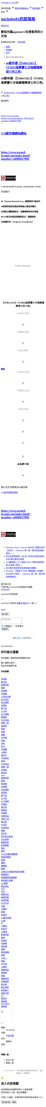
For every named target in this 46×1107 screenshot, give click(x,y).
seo (2, 996)
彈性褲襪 (5, 952)
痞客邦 (20, 603)
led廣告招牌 (6, 918)
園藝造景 (5, 842)
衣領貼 (4, 679)
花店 (3, 891)
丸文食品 (5, 720)
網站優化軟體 (7, 880)
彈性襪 (4, 946)
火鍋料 (4, 752)
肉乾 (3, 744)
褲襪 (3, 949)
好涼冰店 (5, 700)
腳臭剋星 (5, 685)
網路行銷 (5, 993)
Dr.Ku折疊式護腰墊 (9, 854)
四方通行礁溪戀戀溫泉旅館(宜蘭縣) (21, 568)
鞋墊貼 (4, 717)
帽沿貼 (4, 682)
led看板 (4, 932)
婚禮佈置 (5, 897)
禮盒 (3, 735)
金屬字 (4, 915)
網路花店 (5, 894)
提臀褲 (4, 1006)
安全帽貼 (5, 703)
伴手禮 (4, 738)
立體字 (4, 909)
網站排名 (5, 886)
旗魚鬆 (4, 726)
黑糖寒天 (5, 875)
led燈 (3, 921)
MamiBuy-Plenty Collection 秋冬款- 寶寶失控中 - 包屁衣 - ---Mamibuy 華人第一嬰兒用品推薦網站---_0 (25, 550)
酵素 (3, 831)
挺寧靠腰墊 (6, 857)
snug (3, 775)
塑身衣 (4, 998)
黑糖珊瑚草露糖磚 (9, 878)
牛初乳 (4, 825)
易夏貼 (4, 705)
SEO (3, 889)
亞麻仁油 (5, 819)
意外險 (4, 834)
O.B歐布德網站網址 (14, 133)
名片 (8, 53)
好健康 (4, 813)
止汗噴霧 (5, 714)
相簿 (8, 47)
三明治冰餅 (6, 697)
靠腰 (3, 860)
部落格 (9, 50)
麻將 (3, 955)
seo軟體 (4, 883)
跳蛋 (3, 976)
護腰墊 (4, 866)
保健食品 (5, 816)
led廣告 (4, 926)
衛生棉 (4, 984)
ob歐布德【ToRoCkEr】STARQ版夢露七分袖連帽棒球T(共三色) (24, 67)
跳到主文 (5, 26)
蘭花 (3, 851)
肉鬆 (3, 732)
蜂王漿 (4, 822)
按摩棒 (4, 973)
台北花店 (5, 903)
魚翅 (3, 761)
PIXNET (11, 1070)
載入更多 (5, 614)
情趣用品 (5, 970)
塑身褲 (4, 1001)
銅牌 (3, 912)
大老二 (4, 958)
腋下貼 (4, 708)
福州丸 (4, 755)
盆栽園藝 (5, 845)
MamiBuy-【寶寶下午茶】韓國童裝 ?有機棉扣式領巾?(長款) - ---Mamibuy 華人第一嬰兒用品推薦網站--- (25, 574)
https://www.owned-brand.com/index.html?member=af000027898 (15, 155)
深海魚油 (5, 828)
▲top (3, 609)
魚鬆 (3, 729)
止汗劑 (4, 711)
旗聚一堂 (5, 723)
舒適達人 (5, 990)
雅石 (3, 848)
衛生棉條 (5, 987)
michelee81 (5, 589)
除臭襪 (4, 691)
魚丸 (3, 746)
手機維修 (5, 982)
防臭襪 (4, 694)
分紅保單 (5, 839)
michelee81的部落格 (18, 19)
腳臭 (3, 369)
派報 (3, 906)
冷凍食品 (5, 758)
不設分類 (21, 42)
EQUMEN (5, 1004)
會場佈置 (5, 900)
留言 (25, 603)
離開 (14, 1102)
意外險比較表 (7, 837)
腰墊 (3, 863)
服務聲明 (26, 1073)
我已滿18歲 (6, 1102)
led (2, 923)
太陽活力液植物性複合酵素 (13, 872)
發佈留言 (5, 629)
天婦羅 (4, 749)
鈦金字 (4, 929)
